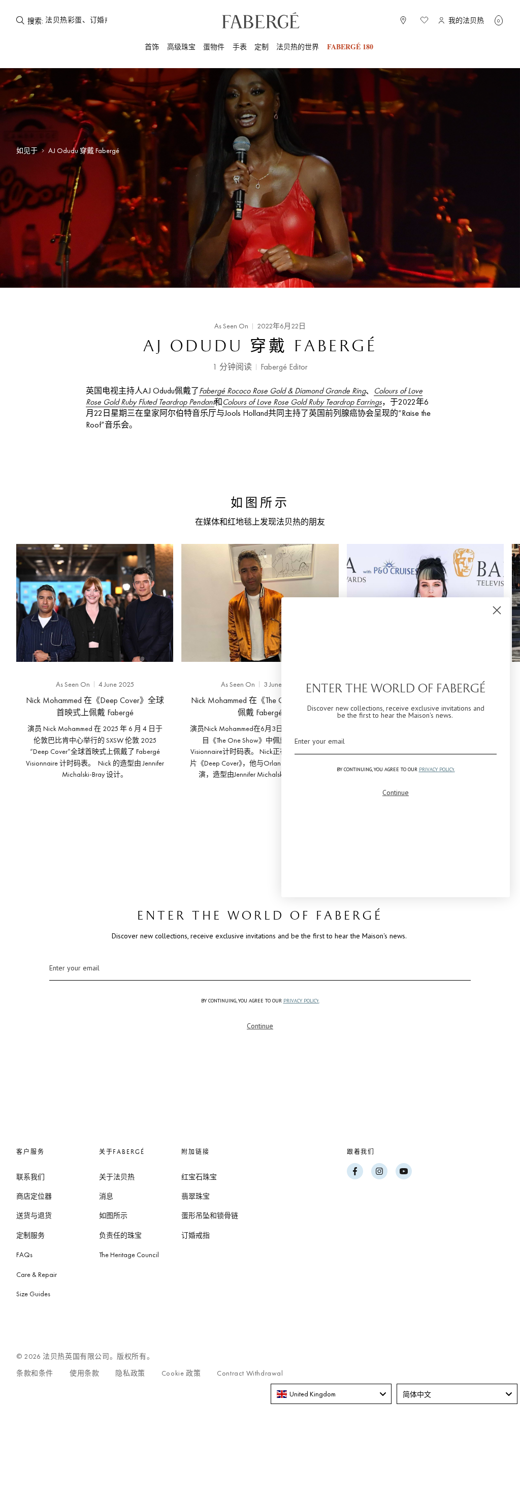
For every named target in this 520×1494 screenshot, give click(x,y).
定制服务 (30, 1235)
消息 (106, 1196)
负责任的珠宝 (120, 1235)
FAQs (24, 1254)
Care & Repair (36, 1274)
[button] (498, 20)
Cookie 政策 (181, 1373)
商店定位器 (34, 1196)
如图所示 (113, 1215)
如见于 (27, 150)
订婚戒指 (195, 1235)
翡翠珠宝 (195, 1196)
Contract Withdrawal (250, 1373)
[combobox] (76, 20)
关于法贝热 (117, 1176)
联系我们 (30, 1176)
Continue (260, 1025)
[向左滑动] (24, 676)
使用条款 (84, 1373)
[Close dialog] (497, 610)
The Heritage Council (129, 1254)
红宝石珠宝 (199, 1176)
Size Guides (33, 1293)
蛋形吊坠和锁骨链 (209, 1215)
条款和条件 (34, 1373)
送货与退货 (34, 1215)
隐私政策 (130, 1373)
